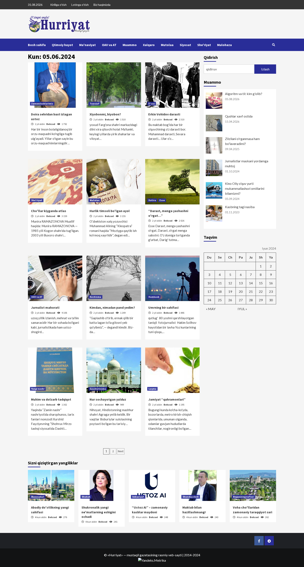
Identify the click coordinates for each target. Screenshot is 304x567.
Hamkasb (153, 296)
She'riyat (204, 45)
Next (120, 451)
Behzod (51, 124)
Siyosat (185, 45)
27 (241, 300)
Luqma (152, 388)
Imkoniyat (138, 496)
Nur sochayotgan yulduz (108, 399)
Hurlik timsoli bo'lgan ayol (110, 211)
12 (230, 283)
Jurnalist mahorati (45, 307)
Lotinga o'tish (80, 4)
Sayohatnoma (98, 388)
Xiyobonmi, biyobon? (105, 114)
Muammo (130, 45)
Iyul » (242, 309)
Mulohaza (224, 45)
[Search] (273, 45)
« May (210, 309)
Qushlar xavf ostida (239, 116)
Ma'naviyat (87, 45)
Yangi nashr (37, 388)
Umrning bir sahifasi (163, 307)
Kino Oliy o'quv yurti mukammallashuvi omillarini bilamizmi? (244, 188)
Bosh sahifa (37, 45)
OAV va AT (109, 45)
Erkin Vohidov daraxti (164, 114)
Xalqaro (149, 45)
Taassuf (94, 103)
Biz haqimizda (101, 4)
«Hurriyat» (115, 555)
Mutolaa (167, 45)
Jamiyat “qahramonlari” (167, 399)
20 (241, 291)
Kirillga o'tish (58, 4)
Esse (162, 200)
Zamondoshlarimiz (42, 103)
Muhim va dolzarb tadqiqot (51, 399)
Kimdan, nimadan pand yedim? (112, 307)
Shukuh (86, 496)
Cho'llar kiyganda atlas (48, 211)
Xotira (152, 200)
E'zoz (151, 103)
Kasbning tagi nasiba (240, 207)
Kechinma (95, 296)
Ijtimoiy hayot (62, 45)
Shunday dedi (191, 496)
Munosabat (37, 496)
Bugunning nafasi (243, 496)
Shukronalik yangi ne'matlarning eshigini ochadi (98, 512)
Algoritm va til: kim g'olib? (243, 94)
